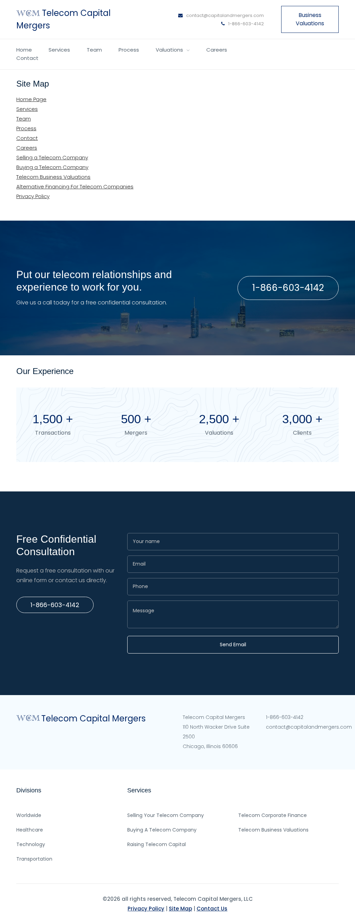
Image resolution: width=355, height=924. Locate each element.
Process (129, 49)
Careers (216, 49)
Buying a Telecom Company (52, 167)
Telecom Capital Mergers (93, 718)
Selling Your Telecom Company (165, 815)
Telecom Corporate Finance (272, 815)
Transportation (34, 858)
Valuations (169, 49)
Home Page (31, 99)
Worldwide (28, 815)
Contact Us (212, 908)
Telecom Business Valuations (53, 176)
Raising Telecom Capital (156, 844)
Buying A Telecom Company (162, 829)
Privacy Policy (33, 196)
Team (94, 49)
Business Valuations (310, 19)
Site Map (180, 908)
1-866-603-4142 (245, 23)
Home (24, 49)
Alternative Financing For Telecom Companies (74, 186)
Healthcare (29, 829)
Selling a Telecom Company (52, 157)
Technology (30, 844)
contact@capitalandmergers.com (225, 15)
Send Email (233, 644)
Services (59, 49)
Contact (27, 58)
